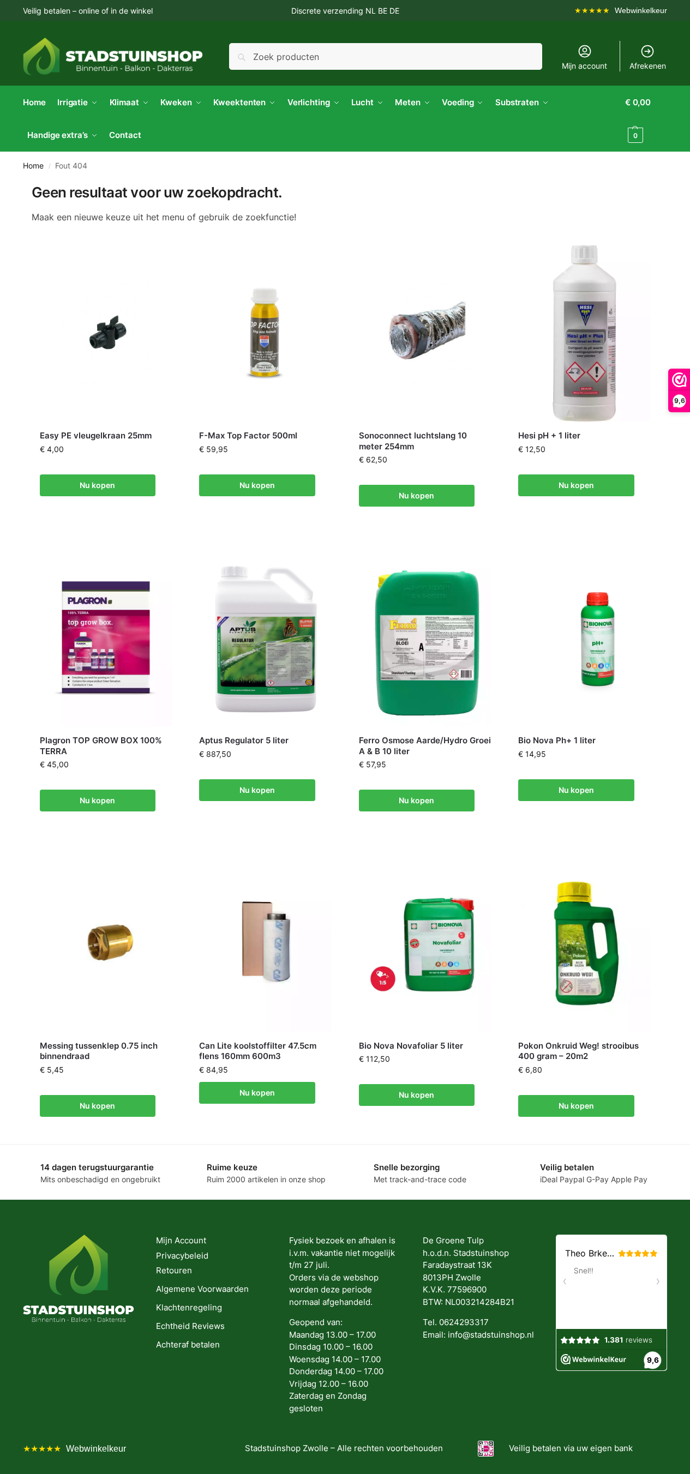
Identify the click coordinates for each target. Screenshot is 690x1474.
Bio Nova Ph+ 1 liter (557, 740)
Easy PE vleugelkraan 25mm (96, 435)
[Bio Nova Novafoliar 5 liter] (425, 943)
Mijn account (584, 65)
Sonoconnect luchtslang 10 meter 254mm (413, 441)
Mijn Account (181, 1240)
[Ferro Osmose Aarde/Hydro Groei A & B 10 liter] (425, 638)
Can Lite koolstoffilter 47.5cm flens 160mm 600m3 (257, 1051)
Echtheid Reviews (190, 1326)
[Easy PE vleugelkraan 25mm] (106, 333)
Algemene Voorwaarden (202, 1289)
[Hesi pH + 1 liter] (584, 333)
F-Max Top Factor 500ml (248, 435)
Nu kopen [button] (97, 485)
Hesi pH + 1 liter (549, 435)
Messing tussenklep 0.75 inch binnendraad (99, 1051)
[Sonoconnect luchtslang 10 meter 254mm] (425, 333)
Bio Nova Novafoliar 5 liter (411, 1045)
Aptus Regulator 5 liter (244, 740)
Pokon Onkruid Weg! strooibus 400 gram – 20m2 (578, 1051)
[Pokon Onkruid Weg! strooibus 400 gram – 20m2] (584, 943)
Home (33, 165)
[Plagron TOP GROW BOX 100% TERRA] (106, 638)
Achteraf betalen (188, 1344)
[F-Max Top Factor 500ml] (265, 333)
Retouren (174, 1270)
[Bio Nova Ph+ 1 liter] (584, 638)
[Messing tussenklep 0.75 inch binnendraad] (106, 943)
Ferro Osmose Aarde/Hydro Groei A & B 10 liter (425, 745)
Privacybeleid (182, 1255)
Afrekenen (647, 65)
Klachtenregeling (189, 1307)
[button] (646, 119)
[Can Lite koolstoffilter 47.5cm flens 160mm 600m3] (265, 943)
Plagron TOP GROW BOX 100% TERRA (101, 745)
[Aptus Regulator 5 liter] (265, 638)
